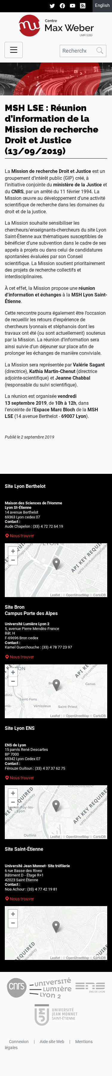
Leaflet (55, 594)
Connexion (19, 1041)
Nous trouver (22, 535)
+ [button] (13, 551)
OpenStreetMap (77, 594)
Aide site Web (52, 1041)
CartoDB (99, 594)
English (102, 5)
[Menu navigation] (13, 50)
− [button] (13, 560)
